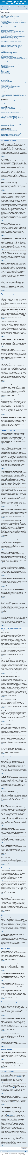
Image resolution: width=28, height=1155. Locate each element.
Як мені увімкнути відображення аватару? (9, 37)
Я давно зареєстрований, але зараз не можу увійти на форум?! (13, 22)
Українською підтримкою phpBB (8, 1087)
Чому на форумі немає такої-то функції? (9, 131)
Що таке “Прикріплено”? (5, 72)
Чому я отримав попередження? (7, 56)
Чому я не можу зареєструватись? (8, 18)
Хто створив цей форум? (6, 129)
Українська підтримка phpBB (20, 1154)
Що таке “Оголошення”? (5, 71)
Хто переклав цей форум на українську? (9, 130)
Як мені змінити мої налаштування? (8, 30)
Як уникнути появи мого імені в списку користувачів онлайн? (13, 31)
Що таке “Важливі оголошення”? (7, 70)
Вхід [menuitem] (26, 6)
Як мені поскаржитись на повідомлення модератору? (11, 57)
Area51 (14, 1101)
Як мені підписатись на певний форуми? (9, 118)
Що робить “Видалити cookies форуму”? (9, 26)
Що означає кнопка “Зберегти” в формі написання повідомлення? (14, 58)
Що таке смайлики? (4, 67)
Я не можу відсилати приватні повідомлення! (9, 92)
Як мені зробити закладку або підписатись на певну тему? (12, 117)
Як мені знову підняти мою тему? (7, 61)
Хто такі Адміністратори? (5, 79)
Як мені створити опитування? (7, 48)
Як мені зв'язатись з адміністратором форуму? (10, 135)
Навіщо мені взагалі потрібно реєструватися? (10, 16)
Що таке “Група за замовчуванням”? (8, 87)
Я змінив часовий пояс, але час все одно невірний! (11, 33)
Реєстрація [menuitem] (21, 6)
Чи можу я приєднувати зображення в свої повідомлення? (12, 68)
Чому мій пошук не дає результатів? (8, 108)
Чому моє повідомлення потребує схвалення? (10, 59)
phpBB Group (20, 1076)
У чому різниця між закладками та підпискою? (10, 116)
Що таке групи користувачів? (6, 81)
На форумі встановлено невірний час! (8, 32)
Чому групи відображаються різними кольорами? (10, 86)
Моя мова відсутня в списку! (6, 35)
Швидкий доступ (5, 6)
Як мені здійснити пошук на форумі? (8, 107)
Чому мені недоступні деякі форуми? (8, 53)
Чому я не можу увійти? (5, 21)
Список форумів (5, 1151)
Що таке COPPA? (4, 17)
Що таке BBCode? (4, 65)
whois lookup (10, 1115)
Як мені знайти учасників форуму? (8, 110)
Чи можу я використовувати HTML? (8, 66)
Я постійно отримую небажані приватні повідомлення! (11, 94)
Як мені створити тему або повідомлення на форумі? (11, 45)
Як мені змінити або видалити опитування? (9, 52)
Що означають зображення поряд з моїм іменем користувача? (13, 36)
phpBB (10, 1153)
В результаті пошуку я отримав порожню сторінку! (11, 109)
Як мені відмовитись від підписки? (7, 119)
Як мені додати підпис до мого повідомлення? (10, 47)
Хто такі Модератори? (5, 80)
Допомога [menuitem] (12, 6)
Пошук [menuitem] (26, 9)
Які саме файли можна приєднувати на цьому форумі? (12, 124)
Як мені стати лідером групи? (6, 85)
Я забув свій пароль (5, 23)
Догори (3, 156)
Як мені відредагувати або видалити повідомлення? (11, 46)
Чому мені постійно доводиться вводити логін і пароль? (12, 24)
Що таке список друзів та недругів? (8, 100)
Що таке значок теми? (5, 74)
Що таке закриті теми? (5, 73)
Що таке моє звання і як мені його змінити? (9, 38)
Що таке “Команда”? (5, 88)
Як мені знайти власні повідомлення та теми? (10, 112)
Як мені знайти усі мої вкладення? (7, 125)
